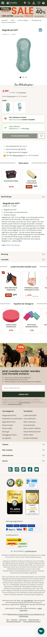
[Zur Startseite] (12, 3)
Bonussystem (11, 96)
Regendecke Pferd (8, 422)
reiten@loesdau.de (31, 551)
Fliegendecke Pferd (9, 415)
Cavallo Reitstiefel (30, 415)
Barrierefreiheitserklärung (13, 621)
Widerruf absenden (34, 619)
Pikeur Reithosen (30, 422)
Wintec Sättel (28, 435)
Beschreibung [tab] (6, 197)
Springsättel (6, 438)
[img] (43, 3)
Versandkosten (22, 92)
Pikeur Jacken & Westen (32, 428)
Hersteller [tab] (5, 259)
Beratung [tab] (4, 254)
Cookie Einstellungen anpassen (32, 621)
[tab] (20, 77)
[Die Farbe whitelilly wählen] (20, 111)
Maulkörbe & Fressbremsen (12, 419)
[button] (2, 3)
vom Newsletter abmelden (15, 404)
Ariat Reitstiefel (29, 425)
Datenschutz (22, 619)
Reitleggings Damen (9, 435)
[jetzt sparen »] (23, 17)
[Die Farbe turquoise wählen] (7, 111)
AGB (7, 619)
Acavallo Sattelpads (31, 438)
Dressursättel (7, 428)
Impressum (14, 619)
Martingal (5, 432)
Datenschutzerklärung (25, 402)
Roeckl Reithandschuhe (32, 432)
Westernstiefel (7, 425)
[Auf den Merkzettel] (41, 135)
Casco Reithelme (30, 419)
